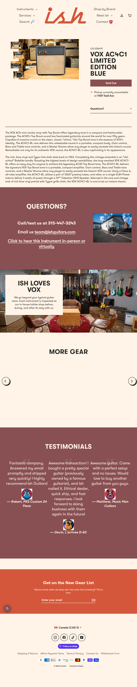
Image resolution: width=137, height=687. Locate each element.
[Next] (132, 381)
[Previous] (6, 381)
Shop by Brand (104, 9)
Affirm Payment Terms (52, 653)
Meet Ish (103, 15)
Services (25, 15)
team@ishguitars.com (55, 231)
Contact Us (92, 653)
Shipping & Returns (28, 653)
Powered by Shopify (76, 666)
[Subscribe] (93, 600)
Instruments (26, 9)
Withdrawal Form (110, 653)
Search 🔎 (27, 22)
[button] (7, 608)
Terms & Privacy (75, 653)
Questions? (97, 108)
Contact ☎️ (104, 22)
